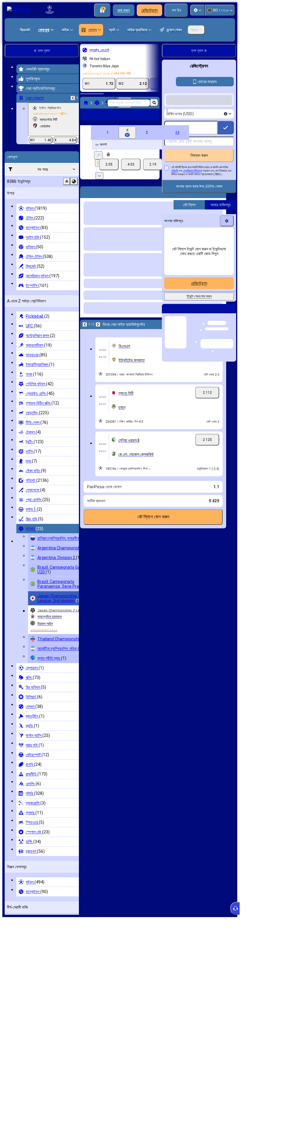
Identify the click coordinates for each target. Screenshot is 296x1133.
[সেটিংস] (197, 10)
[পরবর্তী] (98, 333)
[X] (131, 174)
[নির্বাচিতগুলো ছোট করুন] (66, 181)
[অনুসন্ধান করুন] (154, 102)
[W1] (109, 174)
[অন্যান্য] (140, 119)
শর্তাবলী (174, 170)
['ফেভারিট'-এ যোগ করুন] (98, 172)
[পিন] (98, 165)
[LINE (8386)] (85, 103)
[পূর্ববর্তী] (72, 98)
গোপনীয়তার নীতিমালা (192, 170)
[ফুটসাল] (97, 103)
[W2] (152, 174)
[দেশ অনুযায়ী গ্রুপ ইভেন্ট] (74, 181)
